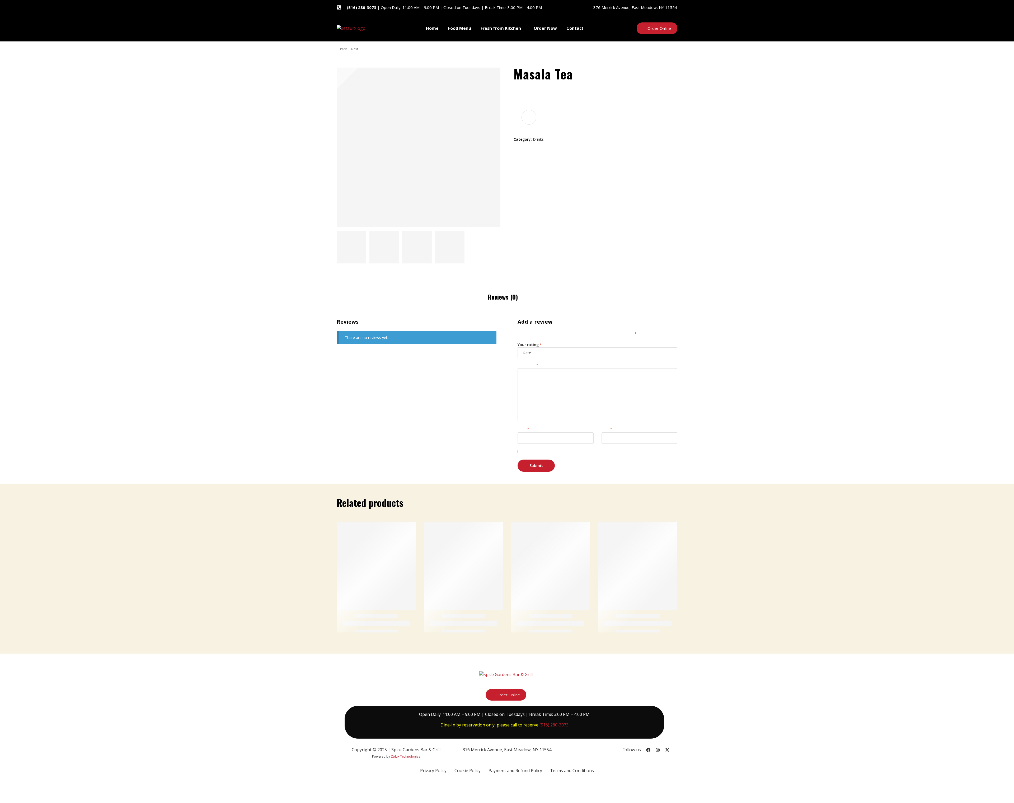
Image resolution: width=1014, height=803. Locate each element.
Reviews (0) (503, 296)
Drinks (538, 139)
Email (607, 429)
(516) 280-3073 (554, 725)
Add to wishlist (529, 117)
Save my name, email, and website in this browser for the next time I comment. (597, 451)
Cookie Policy (467, 770)
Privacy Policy (433, 770)
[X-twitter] (667, 750)
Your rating (530, 344)
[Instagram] (658, 750)
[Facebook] (648, 750)
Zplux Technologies (405, 756)
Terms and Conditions (572, 770)
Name (523, 429)
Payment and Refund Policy (515, 770)
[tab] (503, 297)
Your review (528, 365)
